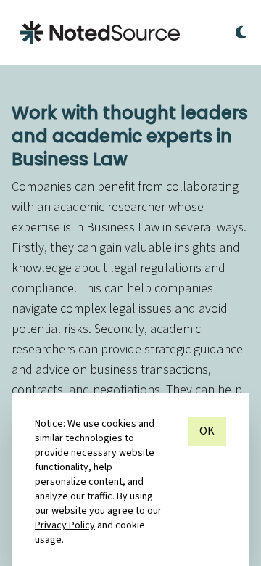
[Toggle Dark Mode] (241, 32)
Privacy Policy (65, 525)
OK (207, 431)
